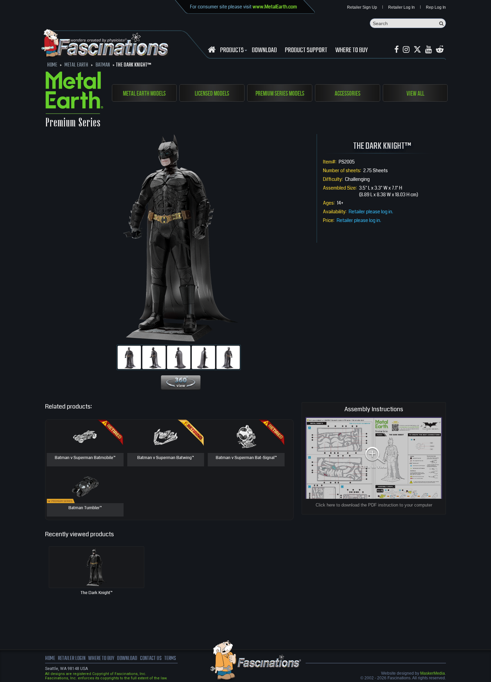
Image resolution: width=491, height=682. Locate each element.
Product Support (306, 50)
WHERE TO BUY (351, 50)
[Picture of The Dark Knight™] (129, 357)
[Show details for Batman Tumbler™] (85, 486)
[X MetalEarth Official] (417, 49)
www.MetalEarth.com (275, 6)
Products (232, 50)
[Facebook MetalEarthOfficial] (396, 49)
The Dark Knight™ (96, 593)
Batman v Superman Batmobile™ (85, 458)
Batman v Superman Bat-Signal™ (246, 458)
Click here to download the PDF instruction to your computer (374, 504)
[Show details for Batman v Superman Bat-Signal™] (246, 436)
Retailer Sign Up (362, 7)
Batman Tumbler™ (85, 508)
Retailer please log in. (371, 211)
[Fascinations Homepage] (211, 49)
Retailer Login (72, 658)
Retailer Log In (401, 7)
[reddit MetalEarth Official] (439, 49)
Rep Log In (436, 7)
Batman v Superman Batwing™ (165, 458)
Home (50, 658)
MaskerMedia (432, 673)
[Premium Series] (74, 100)
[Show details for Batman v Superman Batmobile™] (85, 436)
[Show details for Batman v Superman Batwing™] (165, 436)
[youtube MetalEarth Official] (429, 49)
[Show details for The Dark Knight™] (96, 567)
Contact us (151, 658)
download (264, 50)
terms (170, 658)
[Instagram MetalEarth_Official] (406, 49)
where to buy (101, 658)
